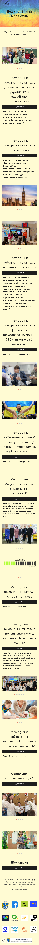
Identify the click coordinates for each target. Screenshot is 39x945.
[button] (2, 3)
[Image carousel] (19, 58)
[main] (19, 13)
